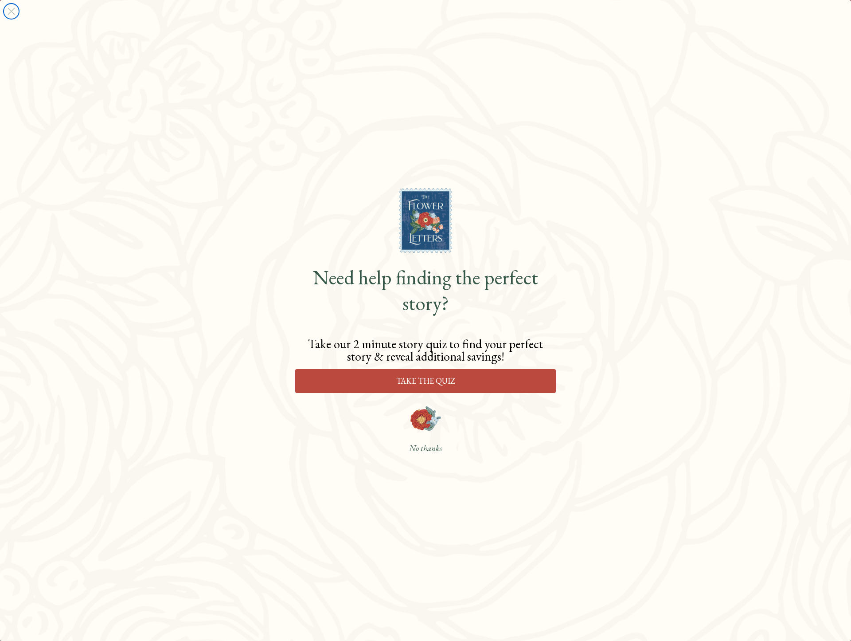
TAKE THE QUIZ (425, 381)
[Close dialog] (11, 11)
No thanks (425, 448)
